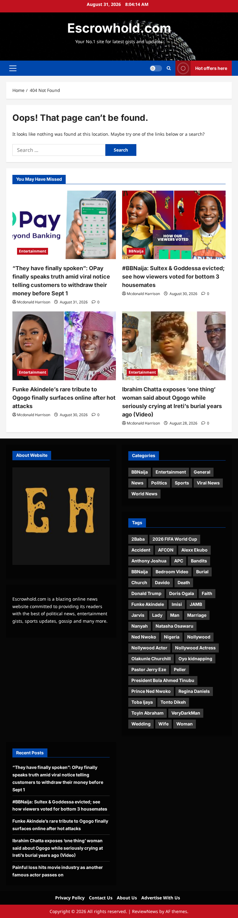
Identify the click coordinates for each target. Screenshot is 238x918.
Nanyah (139, 626)
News (137, 482)
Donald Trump (146, 593)
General (202, 472)
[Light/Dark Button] (156, 68)
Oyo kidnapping (195, 658)
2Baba (138, 539)
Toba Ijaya (142, 702)
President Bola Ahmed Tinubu (162, 680)
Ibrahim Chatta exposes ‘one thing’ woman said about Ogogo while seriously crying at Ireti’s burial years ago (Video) (57, 848)
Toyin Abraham (147, 713)
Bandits (199, 560)
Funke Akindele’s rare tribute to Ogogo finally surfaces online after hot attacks (64, 397)
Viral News (208, 482)
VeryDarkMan (185, 713)
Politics (159, 482)
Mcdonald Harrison (33, 302)
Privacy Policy (70, 898)
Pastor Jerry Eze (148, 669)
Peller (180, 669)
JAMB (196, 604)
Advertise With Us (160, 898)
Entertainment (32, 251)
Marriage (196, 615)
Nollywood (198, 636)
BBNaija (136, 251)
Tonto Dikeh (173, 702)
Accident (140, 549)
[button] (13, 68)
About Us (127, 898)
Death (184, 582)
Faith (207, 593)
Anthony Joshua (148, 560)
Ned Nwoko (143, 636)
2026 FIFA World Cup (174, 539)
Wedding (141, 723)
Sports (182, 482)
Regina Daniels (194, 691)
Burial (202, 571)
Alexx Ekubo (194, 549)
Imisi (177, 604)
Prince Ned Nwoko (151, 691)
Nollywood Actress (195, 647)
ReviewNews (145, 911)
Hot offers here (211, 68)
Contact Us (100, 898)
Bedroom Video (172, 571)
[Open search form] (169, 68)
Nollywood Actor (149, 647)
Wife (163, 723)
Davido (162, 582)
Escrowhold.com (119, 28)
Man (174, 615)
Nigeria (171, 636)
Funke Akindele (147, 604)
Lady (157, 615)
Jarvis (137, 615)
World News (144, 493)
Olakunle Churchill (151, 658)
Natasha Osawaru (174, 626)
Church (139, 582)
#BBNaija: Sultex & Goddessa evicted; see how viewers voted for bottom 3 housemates (173, 276)
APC (178, 560)
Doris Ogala (181, 593)
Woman (184, 723)
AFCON (166, 549)
